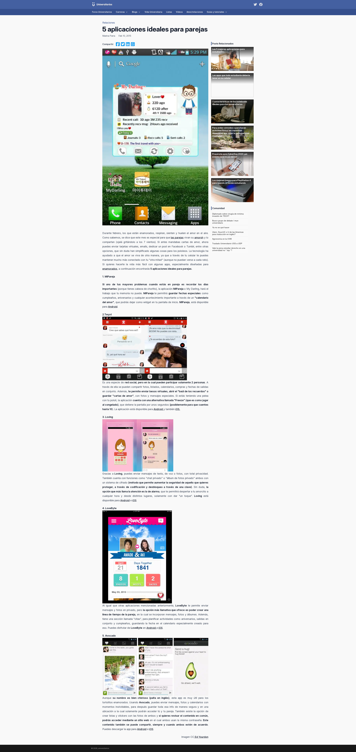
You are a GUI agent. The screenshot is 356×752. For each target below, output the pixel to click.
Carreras (120, 12)
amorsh (198, 237)
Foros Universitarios (102, 12)
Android (112, 306)
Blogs (134, 12)
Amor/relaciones (195, 12)
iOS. (177, 409)
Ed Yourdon (201, 736)
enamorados (109, 268)
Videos (179, 12)
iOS (134, 500)
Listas (169, 12)
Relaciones (108, 22)
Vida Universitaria (153, 12)
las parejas (177, 237)
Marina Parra (108, 35)
